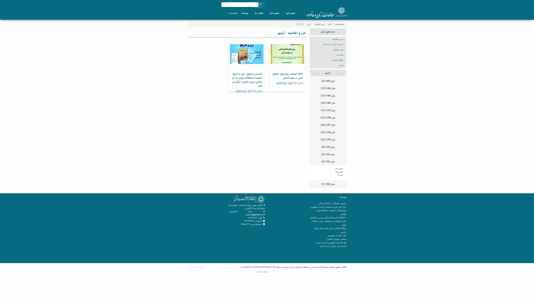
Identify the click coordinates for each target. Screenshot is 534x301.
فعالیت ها (259, 13)
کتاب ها (340, 55)
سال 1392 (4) (328, 161)
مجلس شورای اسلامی (336, 239)
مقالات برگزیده (337, 60)
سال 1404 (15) (328, 88)
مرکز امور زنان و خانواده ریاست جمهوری (328, 207)
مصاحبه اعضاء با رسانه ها (333, 44)
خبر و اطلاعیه (319, 24)
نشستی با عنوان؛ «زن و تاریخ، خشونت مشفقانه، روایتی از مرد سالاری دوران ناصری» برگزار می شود (247, 80)
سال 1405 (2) (328, 81)
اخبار (330, 24)
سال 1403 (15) (328, 96)
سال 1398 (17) (328, 118)
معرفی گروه (290, 13)
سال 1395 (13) (328, 139)
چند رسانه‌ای (338, 49)
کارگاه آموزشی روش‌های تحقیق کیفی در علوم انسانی (287, 76)
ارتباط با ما (233, 13)
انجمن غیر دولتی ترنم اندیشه (333, 246)
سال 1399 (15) (328, 110)
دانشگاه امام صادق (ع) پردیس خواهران (328, 217)
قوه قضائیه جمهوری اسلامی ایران (331, 242)
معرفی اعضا (274, 13)
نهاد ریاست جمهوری (337, 235)
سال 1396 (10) (328, 132)
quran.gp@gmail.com (255, 214)
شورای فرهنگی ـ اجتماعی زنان (332, 203)
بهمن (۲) (339, 171)
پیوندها (245, 13)
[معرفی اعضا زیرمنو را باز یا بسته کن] (266, 13)
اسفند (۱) (339, 168)
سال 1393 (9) (328, 154)
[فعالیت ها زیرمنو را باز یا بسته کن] (251, 13)
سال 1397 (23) (328, 125)
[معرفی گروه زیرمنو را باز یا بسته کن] (282, 13)
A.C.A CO (191, 267)
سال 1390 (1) (328, 184)
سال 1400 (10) (328, 103)
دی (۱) (340, 175)
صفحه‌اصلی (339, 24)
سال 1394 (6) (328, 147)
